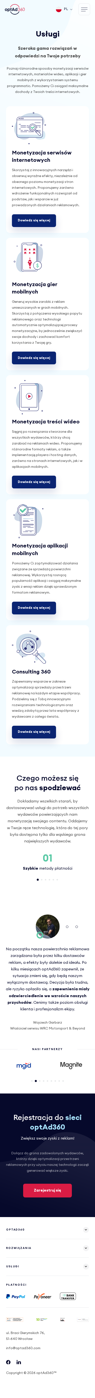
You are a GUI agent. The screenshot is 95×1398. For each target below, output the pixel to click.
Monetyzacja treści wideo (46, 421)
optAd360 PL (15, 9)
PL (66, 9)
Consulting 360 (31, 671)
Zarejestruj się (47, 1190)
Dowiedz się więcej (34, 220)
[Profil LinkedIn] (19, 1363)
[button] (38, 880)
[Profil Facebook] (8, 1363)
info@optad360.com (23, 1348)
